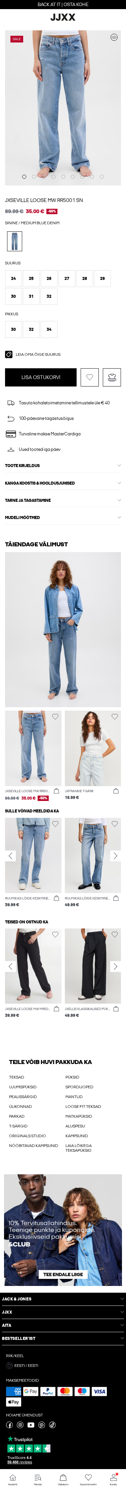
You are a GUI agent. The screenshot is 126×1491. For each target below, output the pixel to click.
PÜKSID (72, 1077)
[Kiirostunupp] (56, 791)
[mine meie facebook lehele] (9, 1427)
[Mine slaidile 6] (73, 177)
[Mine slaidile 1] (24, 177)
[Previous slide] (10, 856)
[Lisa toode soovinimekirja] (90, 377)
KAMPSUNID (77, 1136)
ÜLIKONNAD (20, 1106)
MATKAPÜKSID (79, 1116)
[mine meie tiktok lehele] (52, 1427)
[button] (13, 278)
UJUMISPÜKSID (23, 1087)
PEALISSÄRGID (23, 1096)
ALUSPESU (75, 1126)
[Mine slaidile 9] (102, 177)
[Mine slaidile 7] (82, 177)
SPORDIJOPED (79, 1087)
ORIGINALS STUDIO (27, 1136)
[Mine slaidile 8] (92, 177)
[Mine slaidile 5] (63, 177)
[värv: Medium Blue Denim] (14, 241)
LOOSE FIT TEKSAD (83, 1106)
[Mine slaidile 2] (34, 177)
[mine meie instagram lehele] (20, 1427)
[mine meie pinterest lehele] (41, 1427)
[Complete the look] (114, 37)
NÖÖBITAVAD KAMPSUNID (33, 1145)
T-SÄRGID (18, 1126)
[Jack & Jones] (63, 20)
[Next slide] (115, 856)
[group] (33, 863)
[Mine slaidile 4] (53, 177)
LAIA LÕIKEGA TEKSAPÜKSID (79, 1148)
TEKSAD (16, 1077)
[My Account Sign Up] (63, 1230)
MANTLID (74, 1096)
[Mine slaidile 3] (44, 177)
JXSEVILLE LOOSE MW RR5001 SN (44, 200)
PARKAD (17, 1116)
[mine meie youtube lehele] (31, 1427)
